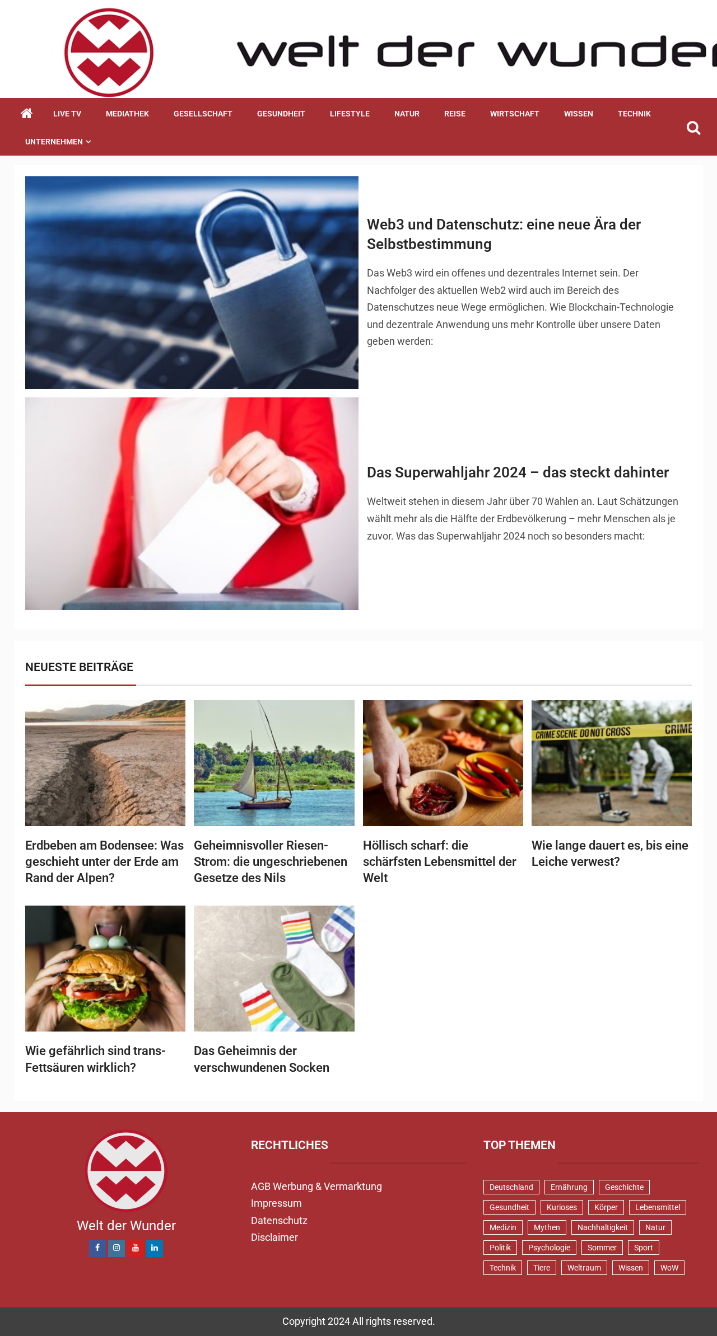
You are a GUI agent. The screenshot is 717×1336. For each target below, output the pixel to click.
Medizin (503, 1227)
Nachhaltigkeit (603, 1227)
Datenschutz (279, 1220)
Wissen (578, 113)
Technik (634, 113)
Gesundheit (281, 113)
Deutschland (511, 1187)
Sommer (602, 1247)
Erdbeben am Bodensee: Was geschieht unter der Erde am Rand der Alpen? (104, 861)
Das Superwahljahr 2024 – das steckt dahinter (518, 472)
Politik (500, 1247)
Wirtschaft (514, 113)
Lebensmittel (657, 1207)
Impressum (276, 1203)
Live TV (67, 113)
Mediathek (127, 113)
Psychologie (549, 1247)
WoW (669, 1267)
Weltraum (584, 1267)
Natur (407, 113)
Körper (606, 1207)
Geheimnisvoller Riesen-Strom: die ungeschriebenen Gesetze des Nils (270, 861)
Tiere (541, 1267)
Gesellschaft (203, 113)
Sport (643, 1247)
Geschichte (624, 1187)
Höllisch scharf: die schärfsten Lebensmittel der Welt (439, 861)
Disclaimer (274, 1237)
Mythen (547, 1227)
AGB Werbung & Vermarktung (316, 1186)
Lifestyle (350, 113)
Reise (454, 113)
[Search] (693, 127)
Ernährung (569, 1187)
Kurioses (562, 1207)
